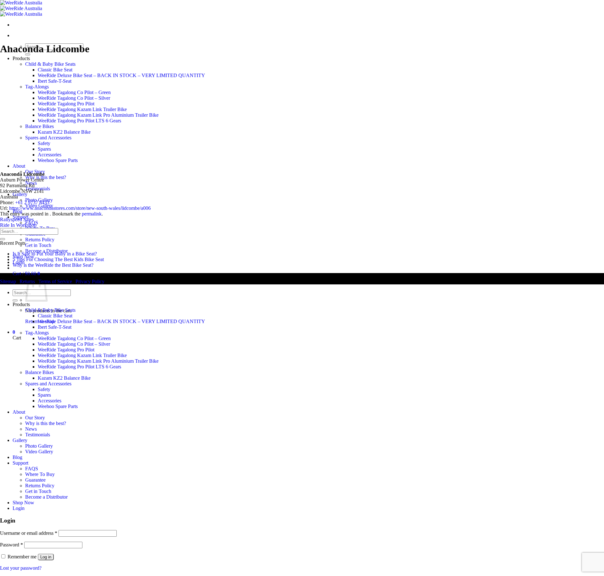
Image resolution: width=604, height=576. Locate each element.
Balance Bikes (39, 126)
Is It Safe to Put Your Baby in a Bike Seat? (55, 253)
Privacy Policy (90, 281)
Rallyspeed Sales (17, 219)
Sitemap (8, 281)
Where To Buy (40, 474)
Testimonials (37, 434)
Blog (17, 457)
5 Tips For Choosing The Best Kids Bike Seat (58, 259)
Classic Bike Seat (55, 69)
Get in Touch (38, 245)
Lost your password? (21, 568)
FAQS (31, 468)
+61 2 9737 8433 (32, 202)
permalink (92, 213)
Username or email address (28, 533)
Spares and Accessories (48, 137)
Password (11, 544)
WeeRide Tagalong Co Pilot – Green (74, 92)
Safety (44, 143)
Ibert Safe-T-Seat (54, 81)
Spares (44, 149)
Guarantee (35, 480)
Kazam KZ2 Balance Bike (64, 132)
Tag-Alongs (37, 86)
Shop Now (23, 502)
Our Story (35, 417)
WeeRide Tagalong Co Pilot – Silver (74, 98)
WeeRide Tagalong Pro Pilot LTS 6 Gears (79, 120)
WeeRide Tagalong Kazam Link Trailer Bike (82, 109)
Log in (45, 557)
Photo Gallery (39, 446)
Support (20, 463)
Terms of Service (55, 281)
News (31, 429)
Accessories (49, 154)
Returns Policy (39, 239)
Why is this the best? (45, 177)
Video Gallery (39, 451)
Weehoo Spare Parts (58, 160)
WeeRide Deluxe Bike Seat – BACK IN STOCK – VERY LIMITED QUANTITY (121, 75)
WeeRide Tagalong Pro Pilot (66, 103)
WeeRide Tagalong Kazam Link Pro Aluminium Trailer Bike (98, 115)
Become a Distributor (46, 497)
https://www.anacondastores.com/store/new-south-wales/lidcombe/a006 (80, 208)
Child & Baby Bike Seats (50, 64)
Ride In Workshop (18, 225)
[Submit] (2, 239)
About (19, 166)
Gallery (20, 194)
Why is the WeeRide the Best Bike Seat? (53, 265)
